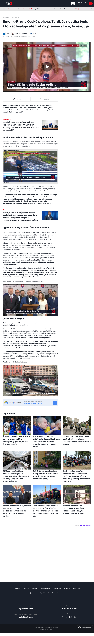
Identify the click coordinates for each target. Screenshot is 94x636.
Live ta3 (7, 9)
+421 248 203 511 (68, 609)
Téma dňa (63, 9)
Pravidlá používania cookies (57, 593)
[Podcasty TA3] (72, 3)
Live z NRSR (16, 9)
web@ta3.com (25, 617)
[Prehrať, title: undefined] (47, 67)
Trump (71, 9)
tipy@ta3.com (25, 609)
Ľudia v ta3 (76, 588)
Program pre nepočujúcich (36, 593)
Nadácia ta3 (57, 588)
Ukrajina (78, 9)
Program (26, 588)
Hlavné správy (87, 9)
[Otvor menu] (3, 3)
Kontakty (67, 588)
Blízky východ (27, 9)
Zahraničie (15, 17)
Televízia (17, 588)
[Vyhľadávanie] (91, 3)
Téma (55, 9)
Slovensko (6, 17)
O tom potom (47, 9)
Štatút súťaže (45, 588)
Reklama (34, 588)
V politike (37, 9)
